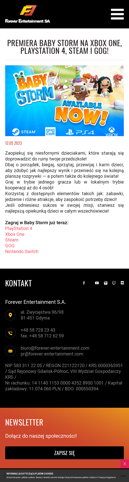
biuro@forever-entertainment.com (55, 348)
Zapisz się (64, 452)
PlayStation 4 (18, 228)
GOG (10, 245)
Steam (11, 240)
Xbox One (14, 234)
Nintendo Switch (21, 251)
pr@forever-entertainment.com (52, 354)
